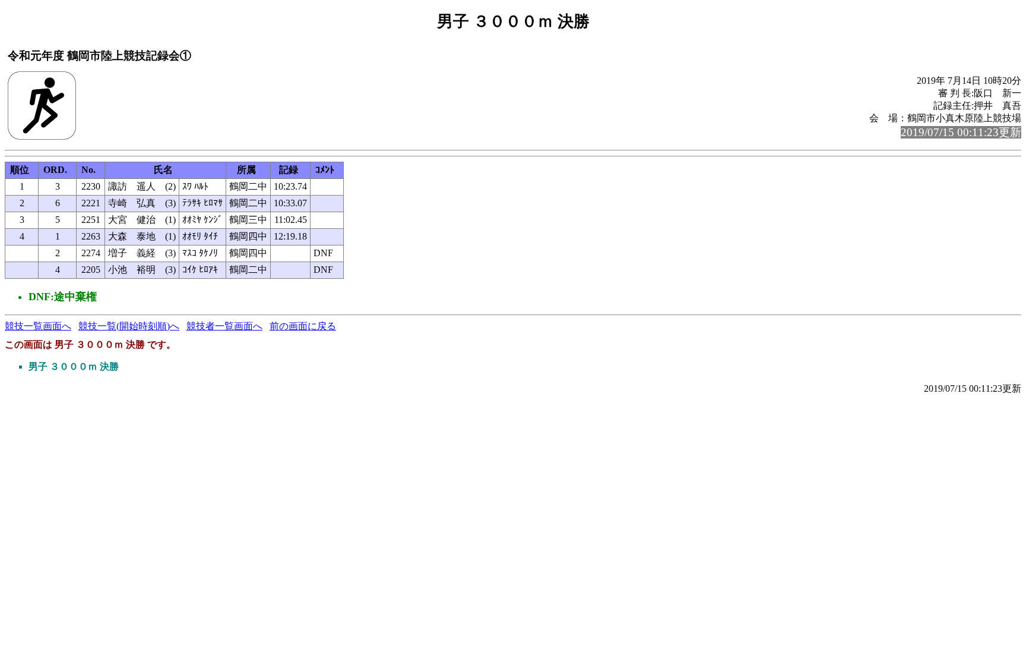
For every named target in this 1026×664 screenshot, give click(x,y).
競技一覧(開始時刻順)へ (128, 326)
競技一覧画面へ (38, 326)
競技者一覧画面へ (224, 326)
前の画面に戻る (303, 326)
